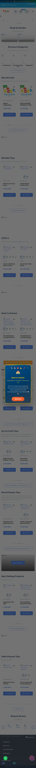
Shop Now (18, 399)
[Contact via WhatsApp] (5, 758)
